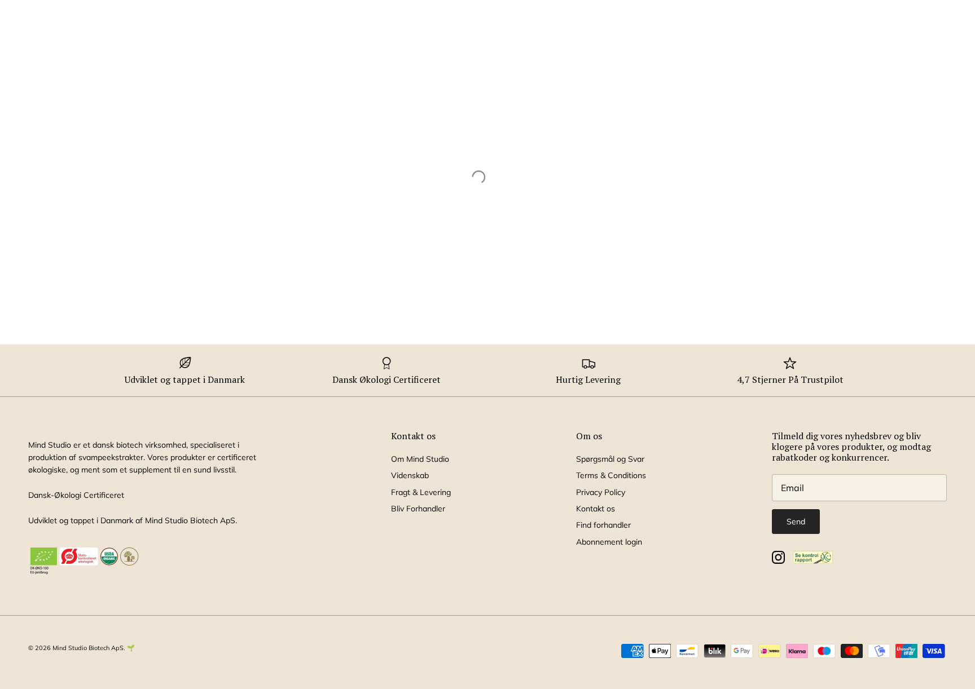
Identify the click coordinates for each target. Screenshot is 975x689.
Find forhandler (603, 525)
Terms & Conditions (611, 475)
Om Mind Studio (420, 459)
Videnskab (410, 475)
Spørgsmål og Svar (610, 459)
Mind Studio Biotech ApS (88, 648)
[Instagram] (778, 557)
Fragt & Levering (421, 492)
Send (796, 521)
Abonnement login (609, 542)
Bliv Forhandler (418, 509)
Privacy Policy (600, 492)
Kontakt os (595, 509)
